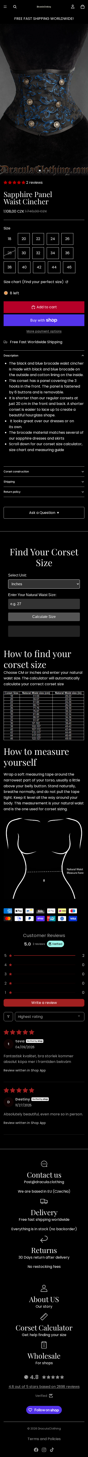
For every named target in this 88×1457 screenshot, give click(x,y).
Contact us (44, 1174)
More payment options (44, 331)
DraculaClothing (49, 1428)
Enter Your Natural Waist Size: (32, 595)
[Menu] (5, 7)
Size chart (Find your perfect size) (34, 281)
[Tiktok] (52, 1449)
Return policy (12, 491)
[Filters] (8, 1016)
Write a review (44, 1002)
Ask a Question (44, 512)
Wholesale (44, 1355)
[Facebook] (36, 1449)
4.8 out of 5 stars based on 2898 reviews (44, 1386)
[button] (15, 182)
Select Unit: (17, 575)
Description (11, 355)
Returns (44, 1250)
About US (44, 1299)
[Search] (15, 7)
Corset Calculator (44, 1327)
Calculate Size (44, 617)
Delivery (44, 1212)
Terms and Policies (44, 1438)
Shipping (9, 481)
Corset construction (16, 471)
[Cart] (83, 7)
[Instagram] (44, 1449)
